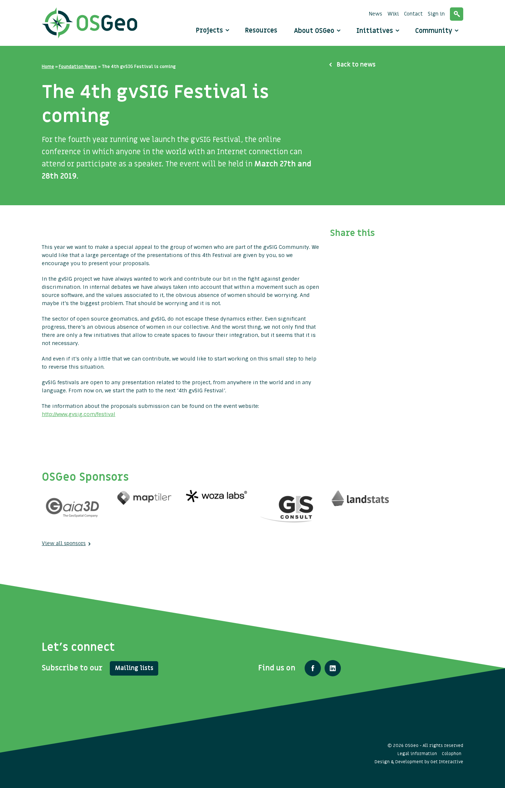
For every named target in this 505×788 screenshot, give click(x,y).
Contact (413, 13)
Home (48, 67)
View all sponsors (64, 543)
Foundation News (78, 67)
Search (456, 14)
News (375, 13)
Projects (209, 30)
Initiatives (375, 31)
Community (434, 31)
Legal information (417, 754)
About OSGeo (315, 31)
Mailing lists (134, 668)
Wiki (393, 13)
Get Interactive (446, 762)
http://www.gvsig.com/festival (78, 414)
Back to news (356, 65)
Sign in (436, 13)
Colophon (451, 754)
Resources (261, 30)
